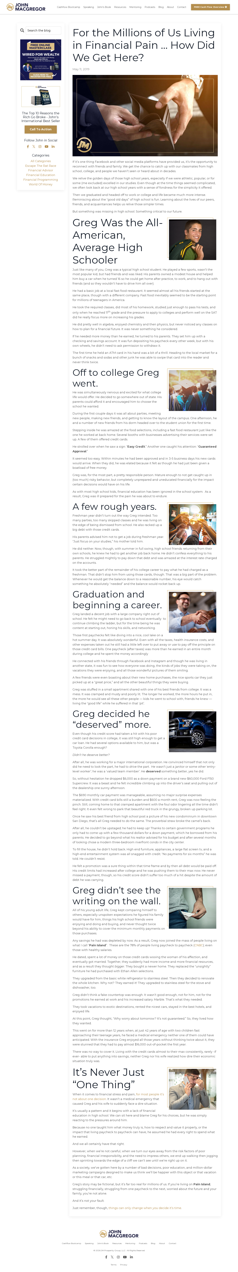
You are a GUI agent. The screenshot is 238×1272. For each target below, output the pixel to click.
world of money (40, 184)
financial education (40, 175)
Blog (161, 7)
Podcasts (150, 7)
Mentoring (135, 7)
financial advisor (40, 170)
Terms (113, 1264)
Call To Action (41, 129)
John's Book (104, 7)
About (170, 7)
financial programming (40, 180)
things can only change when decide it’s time (145, 1208)
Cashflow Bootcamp (68, 7)
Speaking (88, 7)
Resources (120, 7)
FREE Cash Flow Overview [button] (209, 7)
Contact (181, 7)
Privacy (123, 1264)
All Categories (41, 161)
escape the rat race (40, 166)
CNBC (198, 945)
